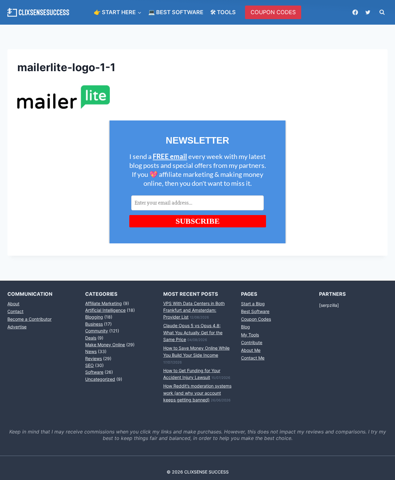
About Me (250, 350)
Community (96, 330)
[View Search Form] (382, 12)
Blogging (94, 316)
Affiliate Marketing (103, 303)
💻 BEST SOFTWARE (175, 12)
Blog (245, 326)
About (13, 303)
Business (94, 324)
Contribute (251, 342)
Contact (15, 311)
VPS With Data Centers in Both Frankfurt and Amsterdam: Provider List (194, 310)
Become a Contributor (29, 319)
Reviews (93, 358)
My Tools (250, 334)
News (91, 351)
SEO (89, 365)
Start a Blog (253, 303)
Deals (90, 337)
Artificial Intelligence (105, 310)
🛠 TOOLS (223, 12)
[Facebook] (355, 12)
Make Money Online (105, 344)
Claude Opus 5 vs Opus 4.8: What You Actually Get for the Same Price (192, 332)
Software (94, 372)
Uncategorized (100, 379)
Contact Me (252, 357)
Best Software (255, 311)
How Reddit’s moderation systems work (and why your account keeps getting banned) (197, 392)
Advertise (17, 326)
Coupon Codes (256, 319)
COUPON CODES (273, 12)
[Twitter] (367, 12)
